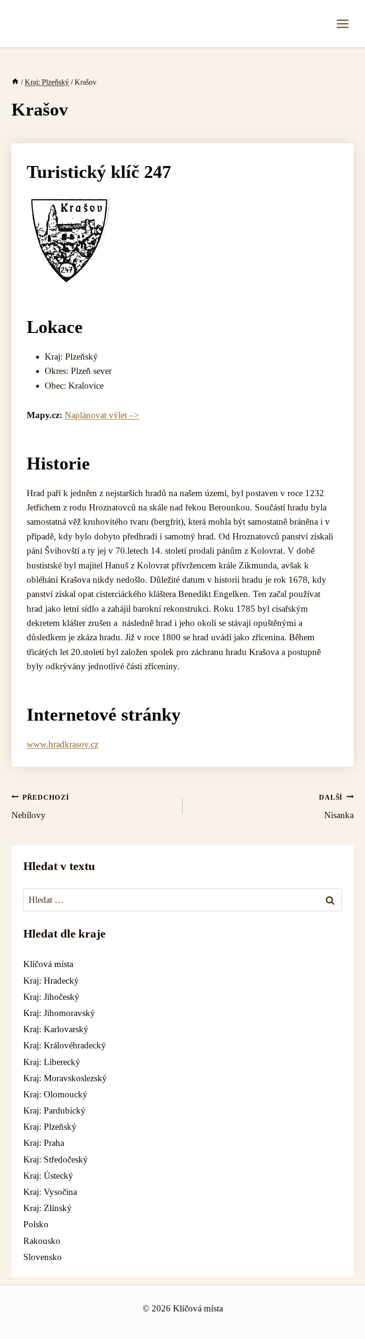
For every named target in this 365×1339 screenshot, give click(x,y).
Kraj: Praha (43, 1143)
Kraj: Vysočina (50, 1192)
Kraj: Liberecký (51, 1062)
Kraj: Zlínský (47, 1208)
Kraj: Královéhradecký (64, 1045)
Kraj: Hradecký (51, 981)
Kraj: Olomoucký (55, 1094)
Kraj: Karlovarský (55, 1029)
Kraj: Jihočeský (51, 997)
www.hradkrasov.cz (62, 744)
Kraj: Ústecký (48, 1176)
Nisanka (336, 807)
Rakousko (41, 1241)
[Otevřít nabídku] (342, 23)
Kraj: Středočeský (55, 1159)
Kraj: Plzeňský (50, 1127)
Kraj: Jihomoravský (59, 1013)
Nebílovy (40, 807)
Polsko (35, 1224)
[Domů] (15, 82)
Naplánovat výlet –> (102, 415)
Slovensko (42, 1257)
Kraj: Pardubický (54, 1110)
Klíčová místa (48, 964)
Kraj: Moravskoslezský (65, 1078)
